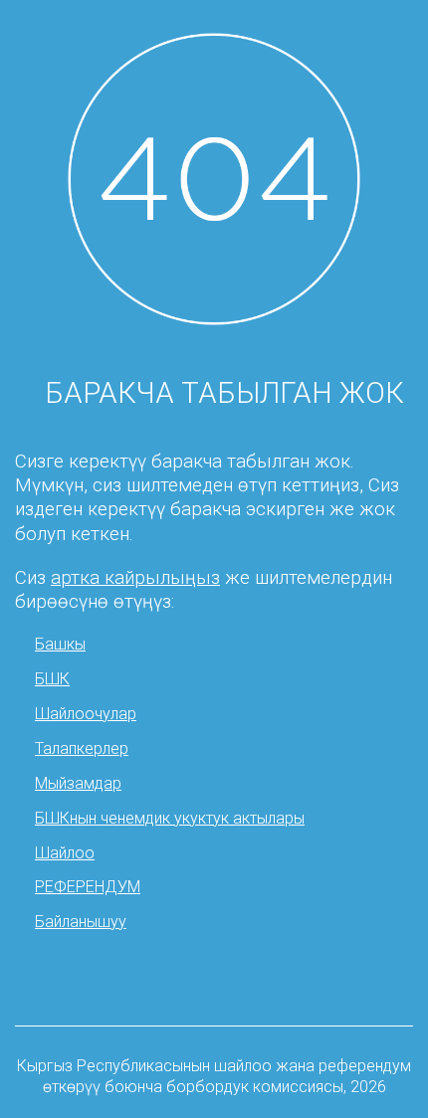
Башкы (60, 644)
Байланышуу (80, 921)
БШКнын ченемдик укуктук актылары (170, 818)
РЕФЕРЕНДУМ (87, 886)
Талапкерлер (81, 748)
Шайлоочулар (85, 713)
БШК (52, 678)
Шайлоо (65, 852)
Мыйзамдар (78, 783)
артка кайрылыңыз (135, 578)
